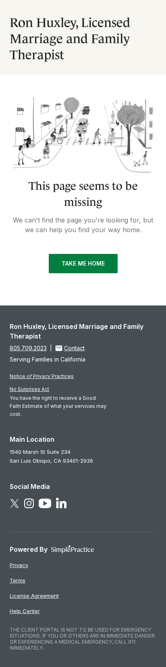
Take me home (83, 263)
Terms (17, 580)
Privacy (19, 565)
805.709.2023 (28, 348)
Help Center (25, 611)
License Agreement (34, 595)
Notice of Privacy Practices (42, 376)
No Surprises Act (29, 389)
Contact (74, 348)
